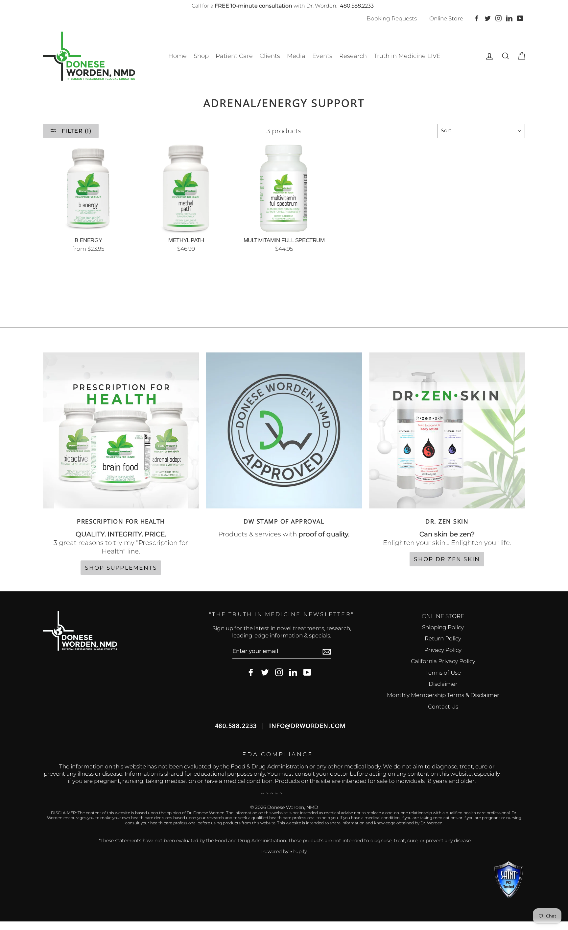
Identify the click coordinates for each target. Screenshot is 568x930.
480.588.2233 (357, 6)
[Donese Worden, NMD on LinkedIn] (293, 672)
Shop (201, 56)
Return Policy (443, 638)
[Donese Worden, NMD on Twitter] (265, 672)
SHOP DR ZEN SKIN (447, 559)
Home (177, 56)
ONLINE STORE (443, 616)
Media (296, 56)
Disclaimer (443, 684)
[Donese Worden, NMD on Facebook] (251, 672)
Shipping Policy (443, 627)
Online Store (446, 18)
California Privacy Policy (443, 661)
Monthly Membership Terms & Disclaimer (443, 695)
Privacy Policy (443, 650)
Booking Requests (392, 18)
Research (353, 56)
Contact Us (443, 706)
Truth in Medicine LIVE (407, 56)
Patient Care (234, 56)
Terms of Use (443, 672)
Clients (270, 56)
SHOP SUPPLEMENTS (121, 567)
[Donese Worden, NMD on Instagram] (279, 672)
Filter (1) (76, 131)
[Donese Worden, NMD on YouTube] (307, 672)
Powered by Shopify (284, 851)
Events (322, 56)
